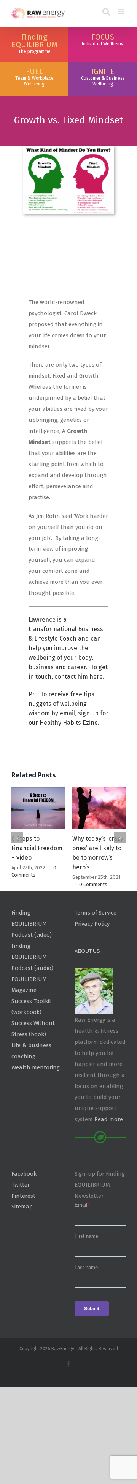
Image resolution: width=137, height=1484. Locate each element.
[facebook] (68, 1364)
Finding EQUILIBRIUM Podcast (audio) (32, 956)
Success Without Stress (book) (33, 1029)
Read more (108, 1119)
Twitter (20, 1184)
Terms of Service (95, 912)
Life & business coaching (31, 1051)
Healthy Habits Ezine (69, 722)
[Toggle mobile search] (106, 12)
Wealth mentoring (35, 1067)
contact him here (78, 676)
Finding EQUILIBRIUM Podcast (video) (31, 923)
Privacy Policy (92, 923)
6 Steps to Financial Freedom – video (36, 848)
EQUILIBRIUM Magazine (29, 985)
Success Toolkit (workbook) (31, 1007)
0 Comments (93, 884)
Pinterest (23, 1195)
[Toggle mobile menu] (122, 12)
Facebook (24, 1173)
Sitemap (22, 1206)
